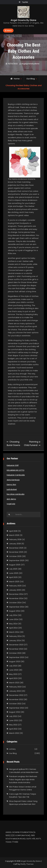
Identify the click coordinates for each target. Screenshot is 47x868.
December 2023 (16, 644)
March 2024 (14, 632)
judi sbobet (12, 489)
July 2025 (13, 569)
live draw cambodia (15, 494)
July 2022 (13, 716)
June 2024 (13, 619)
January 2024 (15, 640)
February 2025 (15, 585)
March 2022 (14, 733)
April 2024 (13, 628)
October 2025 (15, 556)
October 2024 (15, 602)
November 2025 (16, 552)
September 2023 (16, 657)
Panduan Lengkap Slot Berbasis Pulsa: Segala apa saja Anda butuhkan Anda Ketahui (23, 779)
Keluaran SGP (13, 465)
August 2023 (14, 661)
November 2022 (16, 699)
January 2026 (15, 543)
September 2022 (16, 708)
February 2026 (15, 539)
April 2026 (13, 531)
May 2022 (13, 724)
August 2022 (14, 712)
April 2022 (13, 729)
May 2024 (13, 623)
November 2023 (16, 649)
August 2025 (14, 564)
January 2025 (15, 590)
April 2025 (13, 577)
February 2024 (15, 636)
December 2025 (16, 548)
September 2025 (16, 560)
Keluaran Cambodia (16, 475)
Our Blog (30, 78)
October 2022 (15, 703)
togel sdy (11, 503)
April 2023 (13, 678)
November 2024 (16, 598)
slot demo (11, 499)
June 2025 (13, 573)
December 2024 (16, 594)
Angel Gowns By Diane (23, 20)
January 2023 (15, 691)
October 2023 (15, 653)
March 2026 (14, 535)
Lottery (12, 749)
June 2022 (13, 720)
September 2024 (16, 607)
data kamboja (13, 480)
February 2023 (15, 686)
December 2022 (16, 695)
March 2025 (14, 581)
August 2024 (14, 611)
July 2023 (13, 665)
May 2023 (13, 674)
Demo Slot (11, 484)
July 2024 (13, 615)
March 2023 (14, 682)
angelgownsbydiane (30, 63)
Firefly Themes (27, 864)
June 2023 (13, 670)
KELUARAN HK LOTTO (15, 470)
